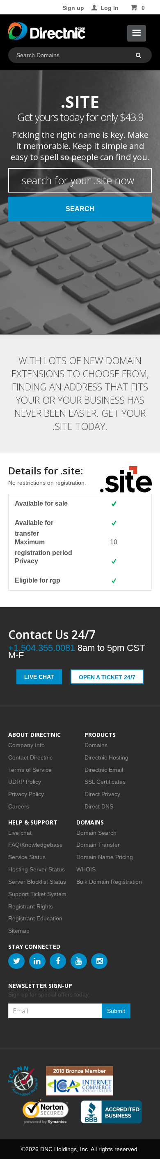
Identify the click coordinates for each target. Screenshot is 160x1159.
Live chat (20, 832)
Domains (96, 745)
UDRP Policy (24, 781)
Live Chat (39, 677)
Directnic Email (104, 769)
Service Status (27, 857)
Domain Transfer (98, 844)
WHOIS (86, 869)
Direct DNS (99, 806)
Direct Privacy (102, 794)
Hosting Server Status (36, 869)
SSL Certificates (105, 781)
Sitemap (19, 930)
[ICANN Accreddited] (23, 1081)
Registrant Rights (30, 906)
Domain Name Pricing (104, 857)
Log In (110, 8)
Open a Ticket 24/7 (107, 677)
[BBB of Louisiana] (111, 1112)
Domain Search (96, 832)
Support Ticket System (37, 894)
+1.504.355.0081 (41, 648)
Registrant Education (35, 918)
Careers (18, 806)
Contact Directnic (30, 757)
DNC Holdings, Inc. (64, 1149)
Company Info (26, 745)
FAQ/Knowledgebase (35, 844)
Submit (116, 1011)
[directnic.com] (46, 33)
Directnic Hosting (106, 757)
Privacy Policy (26, 794)
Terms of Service (30, 769)
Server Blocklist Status (37, 881)
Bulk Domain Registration (109, 881)
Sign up (73, 8)
